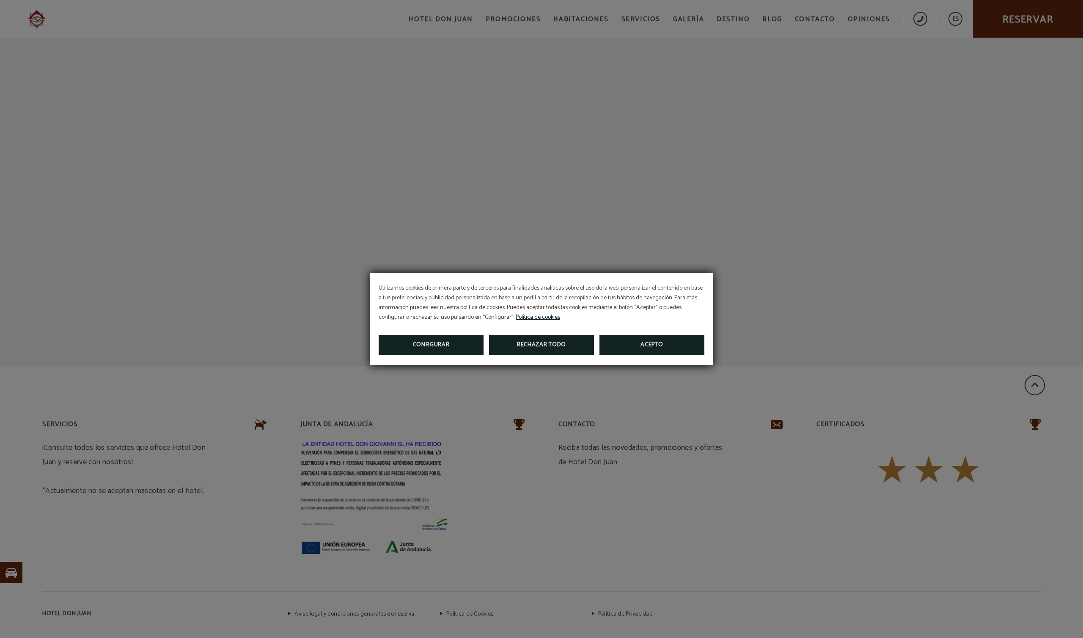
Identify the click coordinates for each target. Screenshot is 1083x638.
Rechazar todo (541, 345)
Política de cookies (538, 317)
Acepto (651, 345)
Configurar (431, 345)
